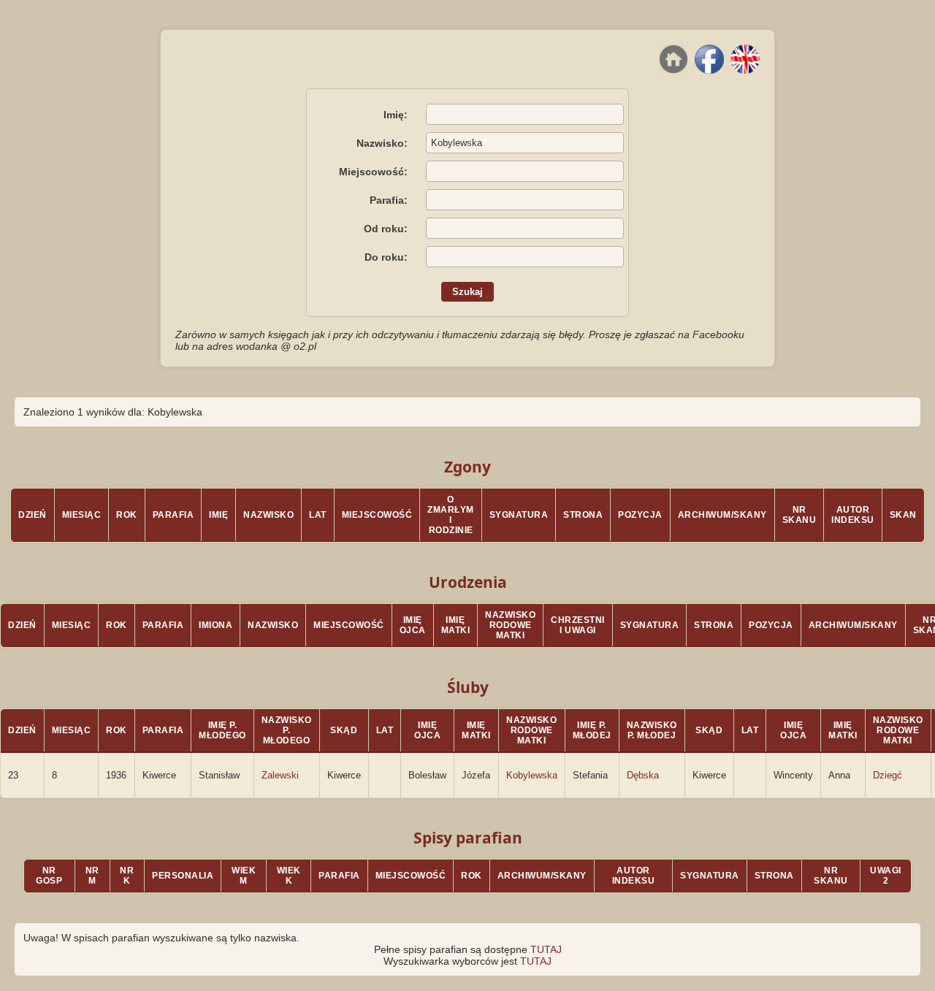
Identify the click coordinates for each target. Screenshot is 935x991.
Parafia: (389, 200)
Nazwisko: (382, 143)
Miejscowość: (373, 171)
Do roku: (386, 257)
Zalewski (280, 775)
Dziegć (887, 775)
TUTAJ (546, 949)
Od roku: (386, 228)
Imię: (395, 114)
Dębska (643, 775)
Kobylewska (531, 775)
